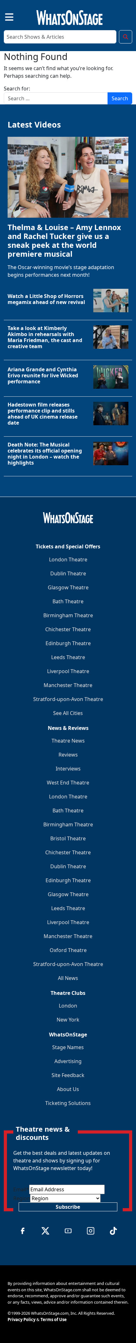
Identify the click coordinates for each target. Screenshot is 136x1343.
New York (68, 1019)
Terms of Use (53, 1319)
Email (21, 1189)
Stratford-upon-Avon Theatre (68, 699)
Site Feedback (68, 1075)
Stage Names (68, 1047)
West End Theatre (68, 782)
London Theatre (68, 559)
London (68, 1005)
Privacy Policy (21, 1319)
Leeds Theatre (68, 657)
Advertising (68, 1061)
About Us (68, 1089)
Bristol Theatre (68, 838)
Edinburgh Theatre (68, 643)
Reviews (68, 754)
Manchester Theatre (68, 685)
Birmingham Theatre (68, 615)
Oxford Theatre (68, 950)
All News (68, 978)
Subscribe (68, 1206)
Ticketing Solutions (68, 1103)
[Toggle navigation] (4, 16)
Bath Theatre (68, 601)
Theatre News (68, 740)
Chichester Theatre (68, 629)
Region (21, 1198)
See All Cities (68, 713)
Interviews (68, 768)
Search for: (17, 88)
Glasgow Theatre (68, 587)
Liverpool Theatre (68, 671)
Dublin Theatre (68, 573)
